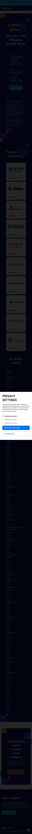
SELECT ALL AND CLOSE (12, 428)
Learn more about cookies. (9, 411)
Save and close (9, 434)
